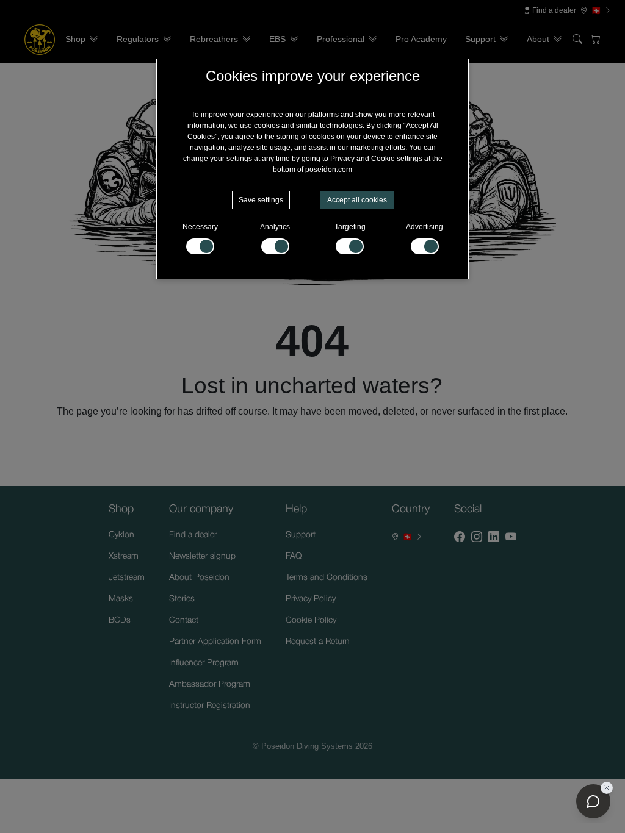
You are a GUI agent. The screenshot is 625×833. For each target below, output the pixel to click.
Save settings (261, 200)
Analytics (275, 227)
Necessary (200, 227)
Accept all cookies (357, 200)
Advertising (424, 227)
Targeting (350, 227)
